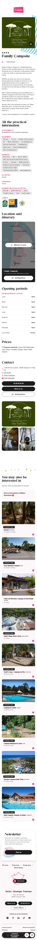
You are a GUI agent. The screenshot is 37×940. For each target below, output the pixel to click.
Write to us (18, 389)
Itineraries (20, 881)
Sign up (18, 852)
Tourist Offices (19, 908)
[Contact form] (26, 24)
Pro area (5, 865)
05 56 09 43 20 (18, 383)
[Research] (26, 935)
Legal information (7, 927)
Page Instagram (9, 378)
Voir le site (7, 373)
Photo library (18, 867)
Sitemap (33, 930)
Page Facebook (9, 375)
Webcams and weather (29, 927)
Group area (27, 865)
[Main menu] (32, 935)
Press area (15, 865)
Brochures (5, 930)
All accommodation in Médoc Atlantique (14, 494)
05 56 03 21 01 (25, 903)
